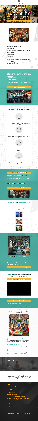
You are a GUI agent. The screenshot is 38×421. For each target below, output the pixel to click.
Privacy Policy (19, 419)
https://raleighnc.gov (18, 374)
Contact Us (19, 414)
